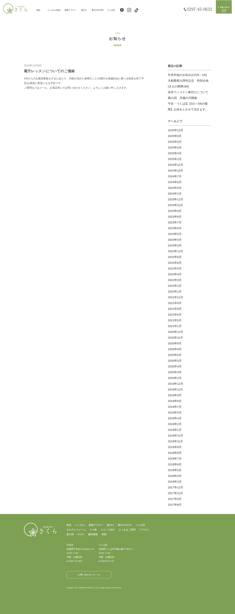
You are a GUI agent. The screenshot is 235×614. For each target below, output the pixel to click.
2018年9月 (175, 447)
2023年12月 (175, 199)
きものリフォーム (76, 529)
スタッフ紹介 (108, 529)
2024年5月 (175, 187)
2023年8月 (175, 216)
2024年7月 (175, 176)
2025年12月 (175, 130)
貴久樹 (70, 534)
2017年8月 (175, 504)
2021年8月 (175, 308)
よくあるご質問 (127, 529)
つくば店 (111, 10)
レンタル (80, 525)
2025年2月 (175, 159)
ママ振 (93, 529)
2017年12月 (175, 487)
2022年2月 (175, 285)
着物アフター (70, 10)
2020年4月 (175, 366)
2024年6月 (175, 182)
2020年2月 (175, 378)
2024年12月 (175, 164)
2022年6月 (175, 262)
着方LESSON (97, 10)
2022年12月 (175, 251)
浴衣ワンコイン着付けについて (188, 92)
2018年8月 (175, 452)
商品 (38, 10)
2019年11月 (175, 389)
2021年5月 (175, 320)
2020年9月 (175, 343)
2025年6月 (175, 141)
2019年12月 (175, 383)
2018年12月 (175, 435)
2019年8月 (175, 401)
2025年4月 (175, 153)
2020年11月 (175, 337)
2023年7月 (175, 222)
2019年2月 (175, 424)
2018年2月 (175, 481)
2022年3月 (175, 280)
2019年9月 (175, 395)
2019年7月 (175, 406)
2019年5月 (175, 412)
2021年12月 (175, 297)
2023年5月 (175, 234)
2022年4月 (175, 274)
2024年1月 (175, 193)
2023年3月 (175, 245)
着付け (84, 10)
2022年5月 (175, 268)
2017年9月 (175, 499)
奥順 (104, 534)
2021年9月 (175, 303)
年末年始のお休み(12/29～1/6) (187, 74)
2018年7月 (175, 458)
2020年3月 (175, 372)
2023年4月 (175, 239)
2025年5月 (175, 147)
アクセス (144, 529)
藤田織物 (93, 534)
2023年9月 (175, 211)
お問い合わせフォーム (89, 575)
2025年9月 (175, 136)
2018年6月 (175, 464)
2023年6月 (175, 228)
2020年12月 (175, 331)
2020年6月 (175, 355)
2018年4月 (175, 476)
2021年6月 (175, 314)
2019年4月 (175, 418)
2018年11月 (175, 441)
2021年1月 (175, 326)
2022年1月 (175, 291)
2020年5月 (175, 360)
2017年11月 (175, 493)
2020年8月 (175, 349)
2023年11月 (175, 205)
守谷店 (70, 545)
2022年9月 (175, 257)
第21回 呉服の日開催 (182, 98)
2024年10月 (175, 170)
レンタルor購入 (54, 10)
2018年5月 (175, 470)
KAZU (81, 534)
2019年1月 (175, 429)
